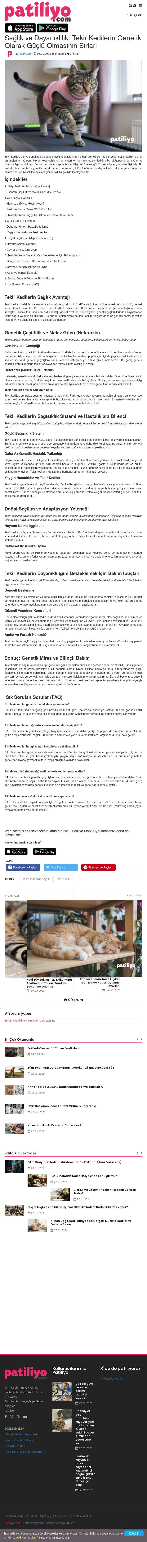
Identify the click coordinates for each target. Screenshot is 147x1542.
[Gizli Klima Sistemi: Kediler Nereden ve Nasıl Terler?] (60, 1194)
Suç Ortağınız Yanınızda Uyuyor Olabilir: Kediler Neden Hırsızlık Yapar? (78, 1207)
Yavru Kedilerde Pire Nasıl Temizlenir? (55, 1125)
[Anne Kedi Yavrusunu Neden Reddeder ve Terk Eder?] (14, 1090)
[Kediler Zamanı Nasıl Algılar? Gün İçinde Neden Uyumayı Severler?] (84, 938)
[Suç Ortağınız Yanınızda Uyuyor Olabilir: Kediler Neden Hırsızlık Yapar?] (14, 1210)
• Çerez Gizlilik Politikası (19, 1440)
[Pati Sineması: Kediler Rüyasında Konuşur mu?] (37, 1180)
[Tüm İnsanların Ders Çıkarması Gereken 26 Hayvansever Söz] (14, 1072)
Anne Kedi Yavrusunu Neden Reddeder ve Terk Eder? (65, 1087)
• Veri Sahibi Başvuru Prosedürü (24, 1451)
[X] (131, 15)
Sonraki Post (134, 895)
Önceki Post (12, 896)
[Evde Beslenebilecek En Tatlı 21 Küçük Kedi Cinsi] (14, 1109)
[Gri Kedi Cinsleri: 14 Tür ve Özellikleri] (14, 1052)
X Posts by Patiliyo (111, 1378)
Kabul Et (134, 1533)
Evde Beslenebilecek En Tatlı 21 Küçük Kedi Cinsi (62, 1106)
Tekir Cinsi (63, 879)
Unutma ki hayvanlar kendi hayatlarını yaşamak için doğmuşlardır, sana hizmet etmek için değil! (85, 1470)
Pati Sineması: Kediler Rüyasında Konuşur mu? (84, 1176)
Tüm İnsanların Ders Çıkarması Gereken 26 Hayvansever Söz (71, 1067)
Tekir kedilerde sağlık (36, 879)
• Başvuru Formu (15, 1446)
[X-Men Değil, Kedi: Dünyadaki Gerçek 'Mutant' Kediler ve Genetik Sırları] (37, 1225)
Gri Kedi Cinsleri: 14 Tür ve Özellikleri (53, 1048)
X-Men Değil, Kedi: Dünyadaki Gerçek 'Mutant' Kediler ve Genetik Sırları (91, 1222)
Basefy (34, 1523)
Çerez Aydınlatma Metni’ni (24, 1537)
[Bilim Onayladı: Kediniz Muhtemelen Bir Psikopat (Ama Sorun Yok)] (14, 1166)
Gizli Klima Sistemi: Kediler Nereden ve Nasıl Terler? (105, 1191)
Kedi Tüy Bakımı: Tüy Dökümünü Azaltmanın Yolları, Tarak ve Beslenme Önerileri (49, 983)
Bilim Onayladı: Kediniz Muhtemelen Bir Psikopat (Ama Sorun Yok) (74, 1162)
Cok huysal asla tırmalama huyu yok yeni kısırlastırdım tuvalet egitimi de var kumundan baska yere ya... (84, 1427)
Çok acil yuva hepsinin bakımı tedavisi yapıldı (84, 1391)
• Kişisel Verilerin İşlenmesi (21, 1434)
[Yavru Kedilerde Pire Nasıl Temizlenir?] (14, 1129)
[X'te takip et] (11, 1416)
